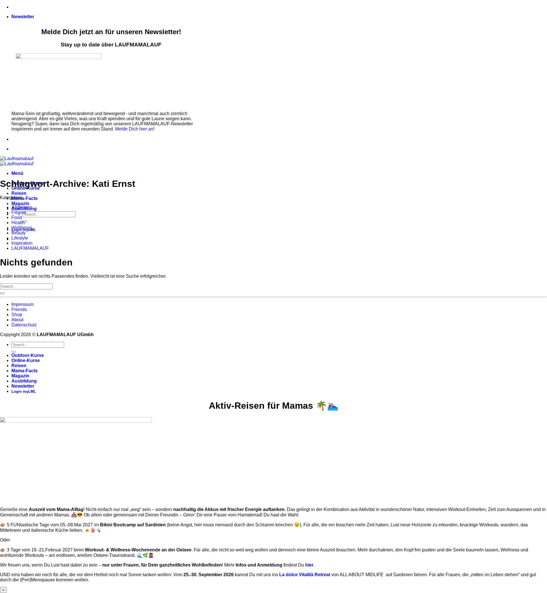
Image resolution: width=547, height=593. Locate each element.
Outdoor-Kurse (27, 355)
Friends (19, 309)
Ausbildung (24, 381)
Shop (16, 314)
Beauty (18, 232)
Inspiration (21, 243)
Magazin (20, 203)
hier (309, 565)
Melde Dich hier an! (134, 128)
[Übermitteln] (25, 221)
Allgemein (21, 207)
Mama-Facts (24, 198)
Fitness (18, 212)
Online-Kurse (25, 360)
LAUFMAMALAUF (30, 248)
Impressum (22, 304)
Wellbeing (21, 227)
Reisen (18, 193)
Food (16, 217)
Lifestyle (19, 238)
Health (18, 222)
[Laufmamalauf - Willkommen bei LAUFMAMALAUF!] (16, 161)
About (17, 319)
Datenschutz (24, 324)
